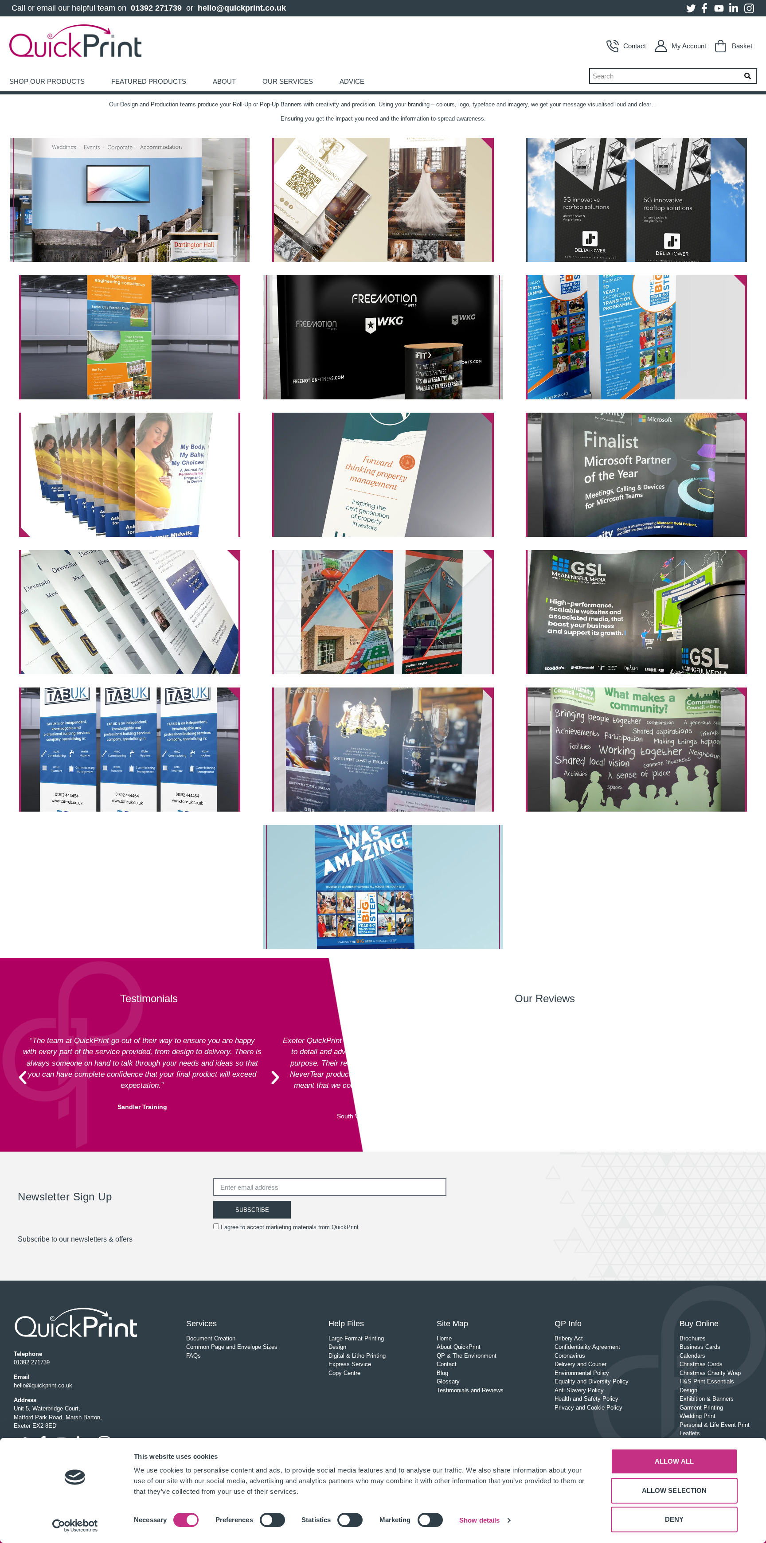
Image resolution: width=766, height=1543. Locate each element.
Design (337, 1347)
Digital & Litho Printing (357, 1355)
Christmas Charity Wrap (710, 1373)
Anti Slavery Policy (579, 1390)
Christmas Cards (701, 1364)
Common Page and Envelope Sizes (231, 1347)
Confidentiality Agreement (587, 1347)
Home (444, 1338)
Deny (674, 1519)
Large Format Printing (356, 1338)
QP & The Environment (466, 1355)
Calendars (692, 1355)
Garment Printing (701, 1407)
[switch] (272, 1520)
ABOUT (224, 81)
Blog (442, 1373)
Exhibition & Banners (707, 1398)
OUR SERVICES (287, 81)
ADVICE (352, 81)
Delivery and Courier (580, 1364)
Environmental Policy (582, 1373)
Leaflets (690, 1433)
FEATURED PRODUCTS (148, 81)
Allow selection (674, 1490)
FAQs (193, 1355)
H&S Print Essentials (707, 1381)
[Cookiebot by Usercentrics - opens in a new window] (75, 1525)
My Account (689, 46)
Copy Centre (344, 1373)
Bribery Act (569, 1338)
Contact (634, 46)
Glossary (448, 1381)
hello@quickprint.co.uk (242, 8)
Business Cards (700, 1347)
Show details (479, 1520)
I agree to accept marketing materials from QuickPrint (290, 1227)
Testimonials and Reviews (470, 1390)
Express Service (349, 1364)
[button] (22, 1077)
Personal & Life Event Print (715, 1425)
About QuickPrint (459, 1347)
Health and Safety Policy (586, 1398)
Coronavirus (570, 1355)
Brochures (693, 1338)
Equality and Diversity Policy (592, 1381)
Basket (742, 46)
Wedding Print (697, 1416)
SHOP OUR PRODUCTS (47, 81)
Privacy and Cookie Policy (588, 1407)
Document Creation (210, 1338)
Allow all (674, 1461)
